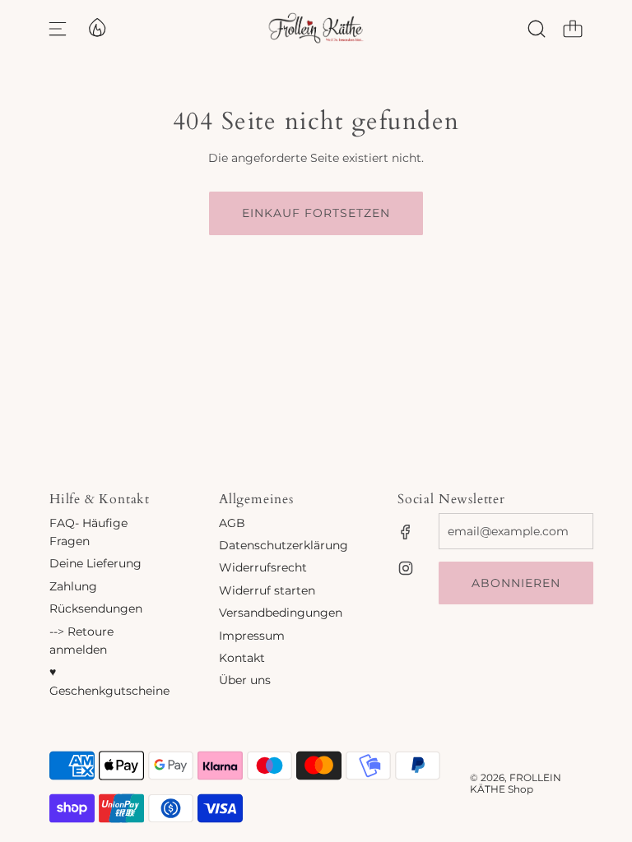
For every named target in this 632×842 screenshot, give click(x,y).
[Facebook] (406, 532)
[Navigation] (57, 28)
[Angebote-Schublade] (96, 26)
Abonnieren (516, 583)
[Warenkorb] (573, 29)
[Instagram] (406, 568)
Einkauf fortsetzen (316, 213)
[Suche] (536, 29)
